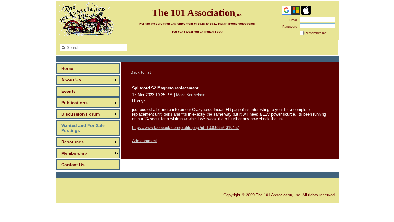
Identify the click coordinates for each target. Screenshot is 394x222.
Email (292, 20)
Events (68, 91)
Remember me (315, 33)
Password (288, 26)
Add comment (144, 140)
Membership (74, 153)
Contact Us (73, 164)
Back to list (141, 72)
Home (67, 68)
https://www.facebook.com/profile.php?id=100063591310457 (185, 127)
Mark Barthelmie (190, 94)
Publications (74, 102)
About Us (71, 79)
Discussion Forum (80, 114)
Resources (72, 141)
